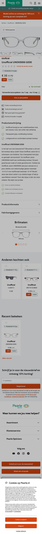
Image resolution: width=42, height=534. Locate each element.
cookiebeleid (17, 511)
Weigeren (21, 526)
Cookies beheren (21, 531)
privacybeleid (8, 511)
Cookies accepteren (21, 519)
